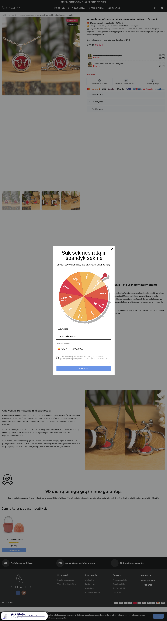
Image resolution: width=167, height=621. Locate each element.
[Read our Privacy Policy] (109, 362)
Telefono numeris (63, 343)
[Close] (112, 249)
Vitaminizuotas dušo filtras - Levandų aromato (32, 616)
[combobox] (62, 349)
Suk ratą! (83, 368)
